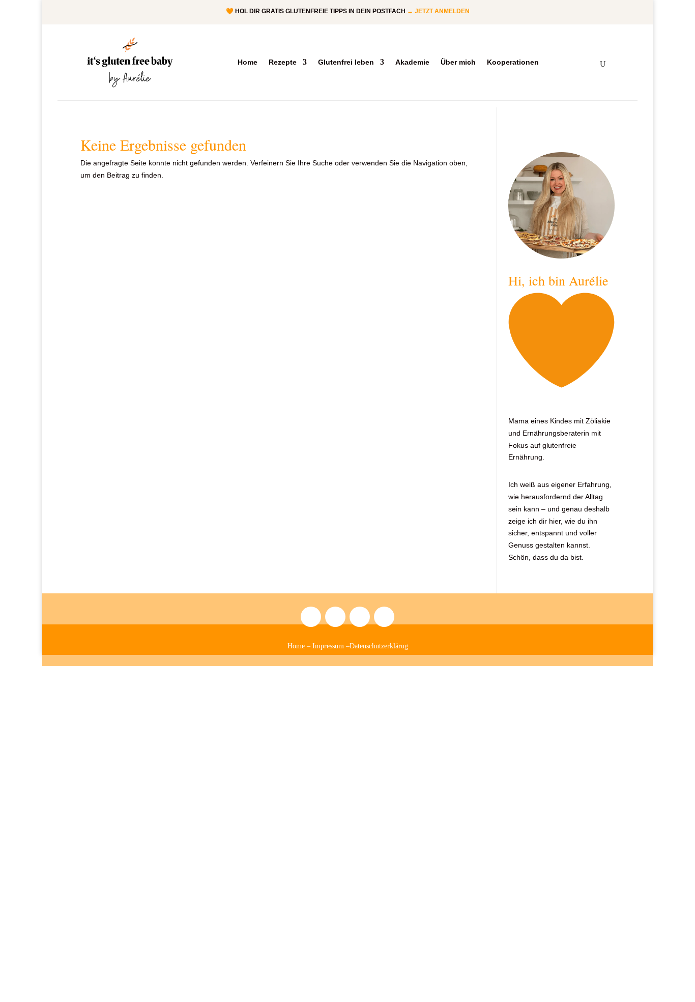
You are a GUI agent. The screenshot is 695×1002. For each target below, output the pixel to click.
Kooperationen (513, 62)
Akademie (412, 62)
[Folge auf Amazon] (335, 617)
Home (247, 62)
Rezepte (283, 62)
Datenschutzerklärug (379, 646)
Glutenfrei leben (346, 62)
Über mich (458, 62)
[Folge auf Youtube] (360, 617)
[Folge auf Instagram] (311, 617)
